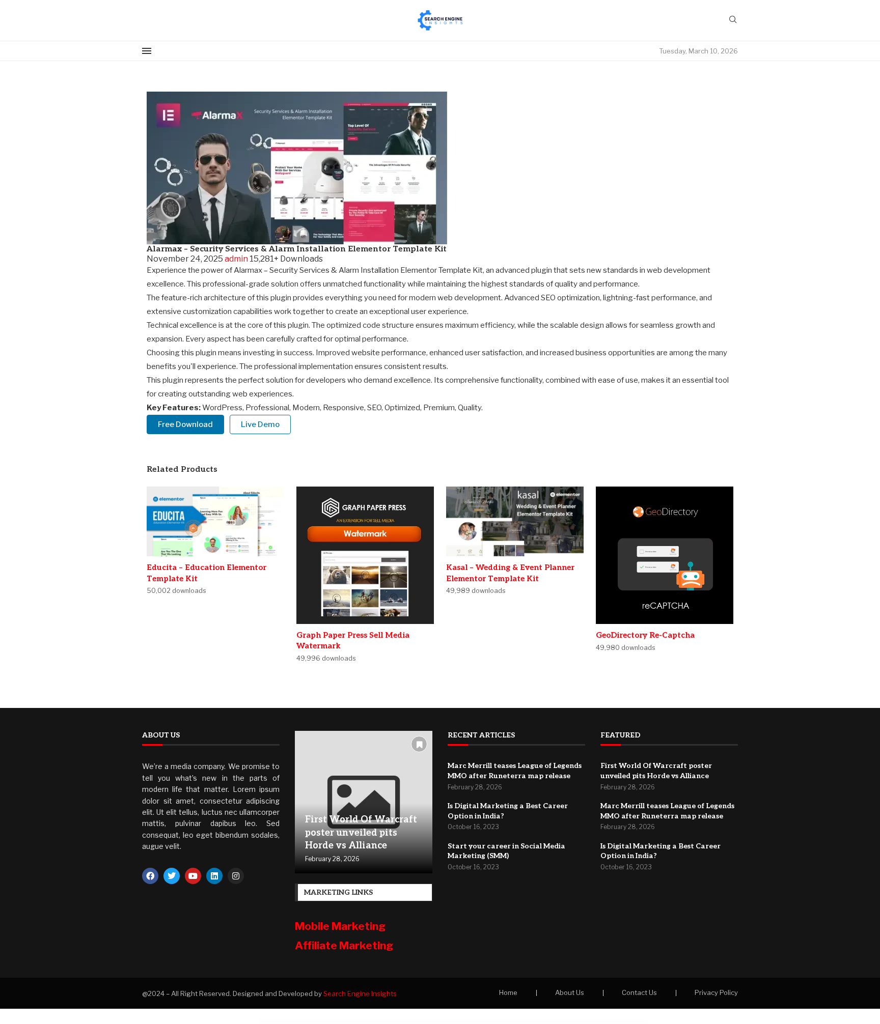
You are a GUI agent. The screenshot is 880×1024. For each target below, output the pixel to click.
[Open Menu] (146, 50)
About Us (569, 992)
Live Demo (260, 424)
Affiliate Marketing (344, 945)
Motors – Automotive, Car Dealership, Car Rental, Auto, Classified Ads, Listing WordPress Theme (425, 1021)
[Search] (733, 20)
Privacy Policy (716, 992)
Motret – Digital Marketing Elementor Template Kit (498, 1021)
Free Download (185, 424)
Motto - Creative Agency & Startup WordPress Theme (550, 1021)
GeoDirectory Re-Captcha (645, 635)
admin (237, 259)
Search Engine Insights (360, 993)
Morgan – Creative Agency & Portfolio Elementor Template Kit (313, 1021)
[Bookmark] (419, 744)
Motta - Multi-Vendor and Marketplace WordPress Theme (524, 1021)
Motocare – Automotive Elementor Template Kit (393, 1021)
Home (508, 992)
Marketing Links (338, 892)
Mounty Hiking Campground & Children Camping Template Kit (577, 1021)
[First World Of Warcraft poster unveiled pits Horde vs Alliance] (363, 802)
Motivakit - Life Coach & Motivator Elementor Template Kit (368, 1021)
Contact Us (639, 992)
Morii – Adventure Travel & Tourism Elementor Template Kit (341, 1021)
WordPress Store (294, 1021)
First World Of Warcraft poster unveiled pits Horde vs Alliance (361, 832)
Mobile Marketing (341, 926)
